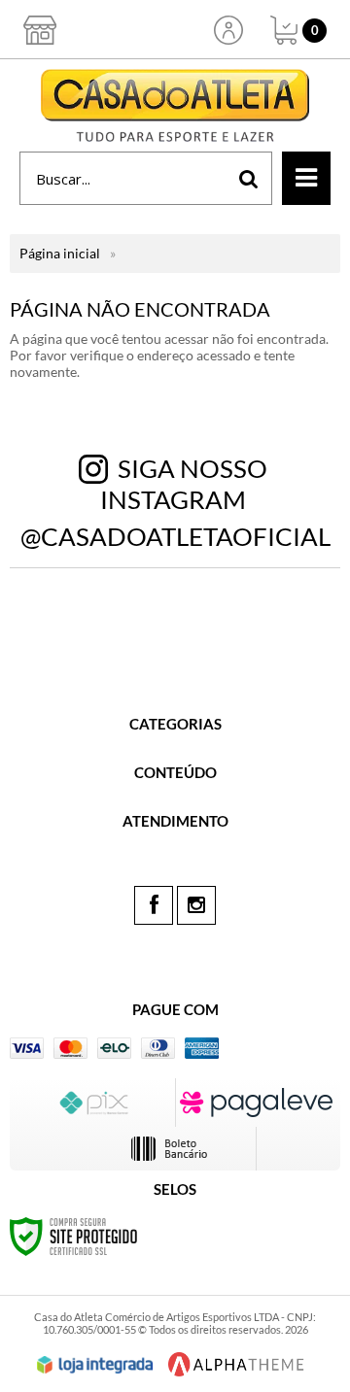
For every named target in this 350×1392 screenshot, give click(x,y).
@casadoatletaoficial (175, 536)
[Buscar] (249, 178)
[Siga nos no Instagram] (196, 905)
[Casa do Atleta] (175, 105)
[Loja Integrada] (95, 1365)
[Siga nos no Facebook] (153, 905)
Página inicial (59, 253)
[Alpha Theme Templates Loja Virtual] (236, 1364)
